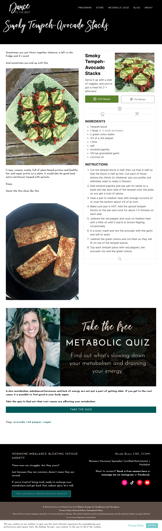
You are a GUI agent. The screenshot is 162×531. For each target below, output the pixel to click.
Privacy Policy (65, 510)
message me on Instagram (118, 475)
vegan (47, 422)
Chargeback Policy (94, 510)
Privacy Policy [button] (136, 525)
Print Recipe (103, 99)
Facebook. (144, 475)
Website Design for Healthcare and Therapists (98, 507)
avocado (19, 422)
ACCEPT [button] (152, 526)
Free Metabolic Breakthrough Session (41, 494)
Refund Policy (79, 510)
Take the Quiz (81, 409)
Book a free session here (132, 471)
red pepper (34, 422)
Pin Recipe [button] (139, 99)
